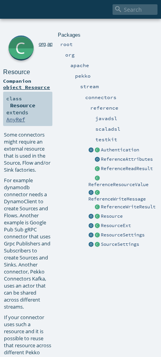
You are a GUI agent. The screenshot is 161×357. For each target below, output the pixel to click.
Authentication (120, 150)
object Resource (26, 87)
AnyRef (15, 119)
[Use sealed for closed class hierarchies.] (97, 150)
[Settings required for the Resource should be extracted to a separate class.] (97, 235)
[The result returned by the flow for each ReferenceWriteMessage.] (97, 207)
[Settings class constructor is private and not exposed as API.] (97, 245)
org (42, 44)
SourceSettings (120, 244)
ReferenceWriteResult (128, 207)
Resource (112, 216)
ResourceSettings (123, 235)
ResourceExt (116, 225)
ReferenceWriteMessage (117, 199)
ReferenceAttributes (127, 159)
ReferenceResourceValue (118, 184)
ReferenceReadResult (127, 168)
